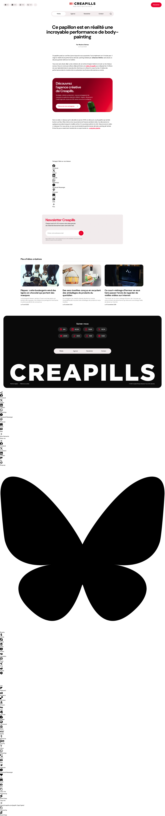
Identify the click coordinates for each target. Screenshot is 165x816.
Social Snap (3, 798)
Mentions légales (14, 383)
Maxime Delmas (84, 45)
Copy (20, 805)
